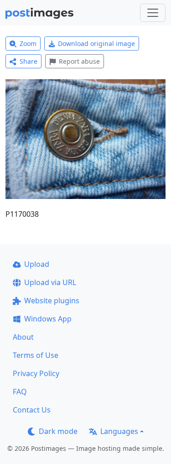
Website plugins (51, 301)
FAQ (20, 392)
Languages (119, 431)
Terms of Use (35, 355)
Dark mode (58, 431)
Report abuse (79, 61)
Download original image (96, 43)
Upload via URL (50, 282)
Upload (36, 264)
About (23, 337)
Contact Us (32, 410)
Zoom (28, 43)
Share (28, 61)
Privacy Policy (36, 373)
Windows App (48, 319)
